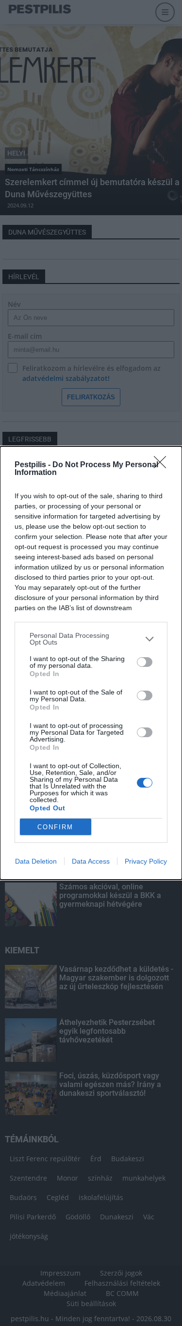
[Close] (163, 465)
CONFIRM (55, 827)
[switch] (144, 662)
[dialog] (91, 663)
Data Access (91, 861)
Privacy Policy (146, 861)
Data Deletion (36, 861)
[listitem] (91, 639)
